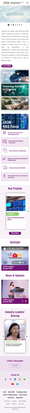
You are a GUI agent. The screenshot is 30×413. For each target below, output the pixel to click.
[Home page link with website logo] (13, 3)
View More (15, 233)
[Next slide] (28, 211)
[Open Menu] (28, 3)
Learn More (7, 66)
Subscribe (15, 365)
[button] (11, 24)
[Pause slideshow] (8, 25)
